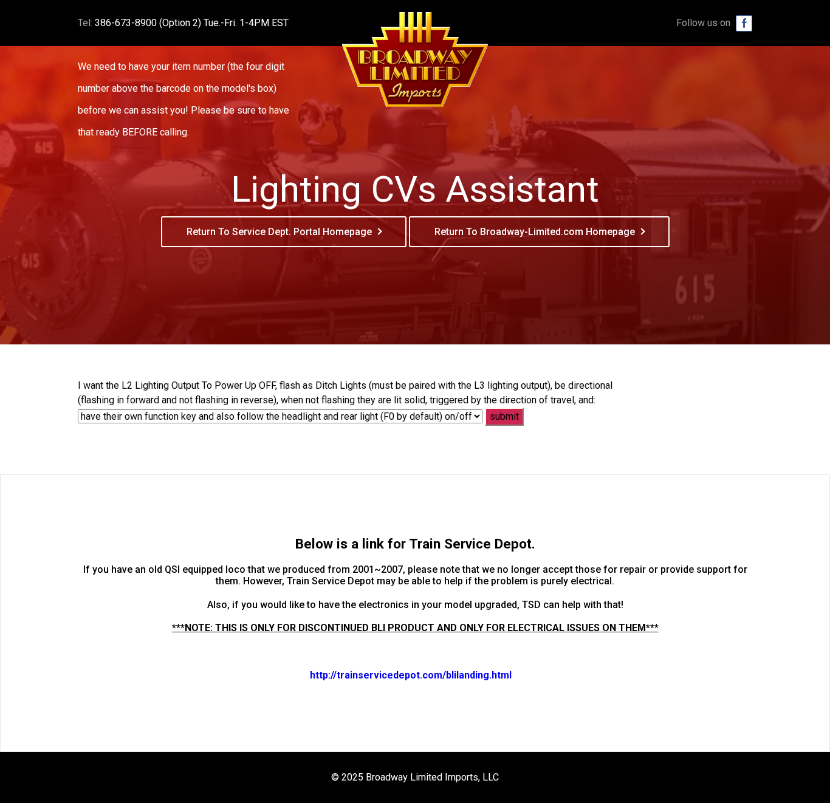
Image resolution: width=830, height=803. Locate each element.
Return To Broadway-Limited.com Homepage (534, 231)
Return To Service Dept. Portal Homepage (279, 231)
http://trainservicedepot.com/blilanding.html (411, 675)
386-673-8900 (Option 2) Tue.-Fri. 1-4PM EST (192, 23)
